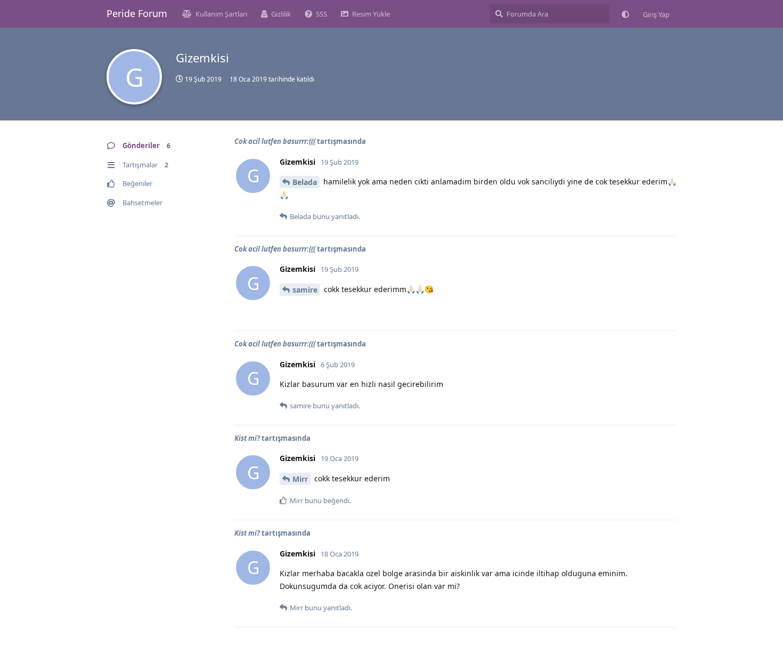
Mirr (300, 479)
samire (304, 290)
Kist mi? (247, 438)
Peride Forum (137, 13)
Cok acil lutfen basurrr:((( (274, 141)
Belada (304, 182)
